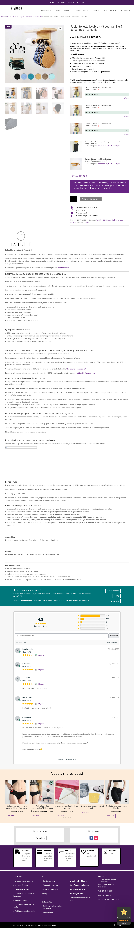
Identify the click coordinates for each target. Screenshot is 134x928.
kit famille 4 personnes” (76, 369)
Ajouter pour (103, 146)
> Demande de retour (50, 885)
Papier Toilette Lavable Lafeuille (30, 17)
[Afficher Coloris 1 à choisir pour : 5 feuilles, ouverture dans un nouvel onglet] (113, 87)
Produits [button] (45, 10)
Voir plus (10, 816)
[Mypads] (36, 655)
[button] (60, 28)
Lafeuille (86, 223)
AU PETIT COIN (12, 17)
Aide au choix (114, 591)
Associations (48, 913)
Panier (125, 10)
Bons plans (81, 10)
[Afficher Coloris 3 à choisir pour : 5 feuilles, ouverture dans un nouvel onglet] (113, 123)
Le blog (116, 601)
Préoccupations (63, 10)
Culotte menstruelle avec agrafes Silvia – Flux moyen (17, 807)
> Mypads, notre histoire (23, 881)
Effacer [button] (126, 98)
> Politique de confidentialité (24, 911)
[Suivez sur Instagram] (96, 838)
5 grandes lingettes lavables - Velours (67, 807)
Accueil (3, 17)
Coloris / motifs (92, 89)
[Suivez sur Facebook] (91, 838)
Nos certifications (21, 885)
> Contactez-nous (48, 881)
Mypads (41, 655)
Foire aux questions (50, 889)
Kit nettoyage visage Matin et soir (92, 807)
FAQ (117, 596)
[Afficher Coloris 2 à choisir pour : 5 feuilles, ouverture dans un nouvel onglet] (113, 105)
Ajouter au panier (90, 198)
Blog (95, 10)
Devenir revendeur (22, 889)
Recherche (114, 635)
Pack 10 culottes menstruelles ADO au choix (42, 807)
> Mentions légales (20, 900)
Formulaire (40, 838)
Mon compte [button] (109, 10)
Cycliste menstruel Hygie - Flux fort (117, 807)
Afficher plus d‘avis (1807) (67, 759)
